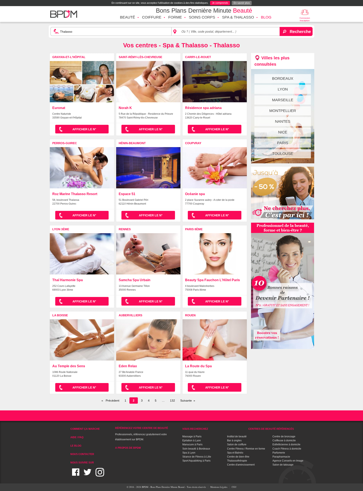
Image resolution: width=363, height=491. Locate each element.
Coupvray (193, 143)
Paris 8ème (194, 229)
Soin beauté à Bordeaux (196, 448)
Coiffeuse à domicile (284, 440)
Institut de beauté (237, 436)
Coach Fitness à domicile (286, 448)
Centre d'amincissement (241, 464)
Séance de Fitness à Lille (196, 456)
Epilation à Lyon (191, 440)
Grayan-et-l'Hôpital (68, 57)
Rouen (190, 315)
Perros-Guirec (64, 143)
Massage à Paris (191, 436)
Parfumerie (278, 452)
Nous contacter (82, 454)
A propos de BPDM (128, 447)
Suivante (186, 400)
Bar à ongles (234, 440)
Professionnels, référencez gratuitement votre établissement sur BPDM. (141, 434)
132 (172, 400)
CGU (234, 486)
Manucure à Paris (192, 444)
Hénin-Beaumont (132, 143)
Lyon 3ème (60, 229)
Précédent (112, 400)
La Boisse (60, 315)
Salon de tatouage (282, 464)
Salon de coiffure (236, 444)
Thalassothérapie (237, 460)
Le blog (75, 445)
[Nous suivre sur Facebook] (75, 474)
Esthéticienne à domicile (286, 444)
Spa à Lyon (188, 452)
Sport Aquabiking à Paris (196, 460)
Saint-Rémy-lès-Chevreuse (140, 57)
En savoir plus (242, 2)
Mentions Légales (218, 486)
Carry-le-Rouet (198, 57)
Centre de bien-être (238, 456)
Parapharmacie (281, 456)
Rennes (125, 229)
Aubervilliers (130, 315)
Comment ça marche (85, 428)
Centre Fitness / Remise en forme (246, 448)
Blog (266, 17)
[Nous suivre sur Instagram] (100, 474)
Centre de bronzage (283, 436)
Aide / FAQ (76, 437)
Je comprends (220, 2)
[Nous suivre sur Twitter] (87, 474)
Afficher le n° (84, 129)
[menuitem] (127, 17)
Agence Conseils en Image (287, 460)
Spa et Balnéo (235, 452)
